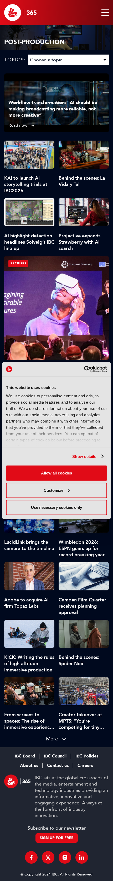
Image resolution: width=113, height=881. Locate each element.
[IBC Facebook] (31, 857)
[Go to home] (20, 12)
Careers (85, 765)
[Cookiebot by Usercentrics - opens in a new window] (84, 369)
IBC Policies (86, 756)
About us (29, 765)
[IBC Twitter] (48, 857)
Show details (84, 456)
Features (18, 263)
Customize (53, 490)
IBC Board (25, 756)
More (52, 738)
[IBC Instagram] (65, 857)
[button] (104, 12)
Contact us (58, 765)
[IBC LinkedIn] (81, 857)
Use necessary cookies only (56, 507)
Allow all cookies (56, 473)
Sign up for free (57, 837)
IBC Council (55, 756)
